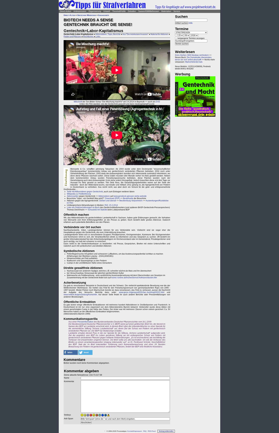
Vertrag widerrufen (166, 431)
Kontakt (130, 431)
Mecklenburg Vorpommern (131, 201)
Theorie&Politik (119, 11)
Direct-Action (65, 11)
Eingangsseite (103, 15)
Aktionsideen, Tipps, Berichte (107, 34)
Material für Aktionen (159, 34)
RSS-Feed (152, 431)
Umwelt (106, 11)
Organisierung (94, 11)
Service (176, 11)
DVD (158, 102)
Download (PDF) (112, 198)
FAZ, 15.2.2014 (111, 205)
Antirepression (79, 11)
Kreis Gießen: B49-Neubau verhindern (192, 55)
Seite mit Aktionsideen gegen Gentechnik (85, 191)
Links (98, 36)
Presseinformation (85, 322)
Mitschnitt (78, 102)
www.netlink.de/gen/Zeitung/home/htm (80, 294)
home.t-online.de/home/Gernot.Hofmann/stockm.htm (134, 277)
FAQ (144, 431)
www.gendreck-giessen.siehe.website (130, 196)
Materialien (166, 11)
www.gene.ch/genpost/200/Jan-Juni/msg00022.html (141, 292)
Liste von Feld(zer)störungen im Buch (83, 207)
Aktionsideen (104, 196)
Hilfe (191, 23)
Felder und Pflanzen (72, 36)
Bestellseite (128, 198)
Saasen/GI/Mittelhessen (148, 11)
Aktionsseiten (73, 196)
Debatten (132, 11)
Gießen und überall (107, 201)
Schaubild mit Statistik (97, 210)
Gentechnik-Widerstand (86, 15)
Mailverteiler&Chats (193, 62)
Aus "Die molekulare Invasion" (135, 34)
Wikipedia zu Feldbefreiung (79, 194)
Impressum (138, 431)
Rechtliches (88, 36)
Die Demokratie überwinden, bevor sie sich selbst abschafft (193, 58)
